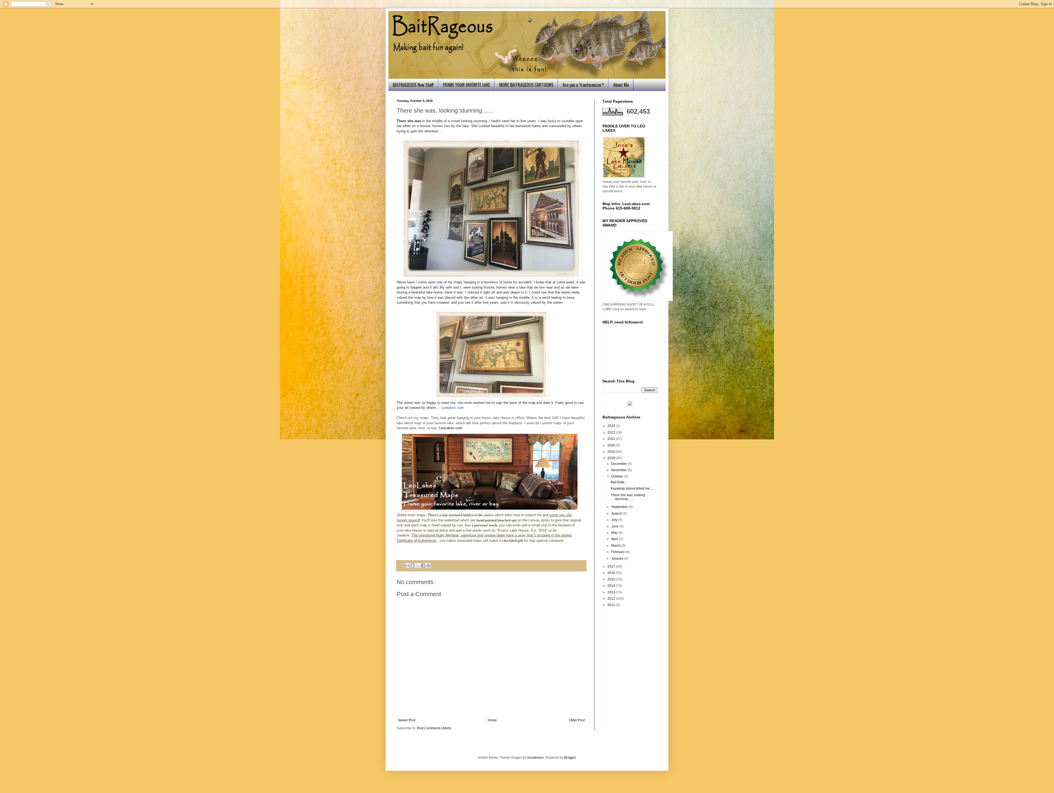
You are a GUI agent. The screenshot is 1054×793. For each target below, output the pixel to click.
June (615, 526)
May (614, 533)
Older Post (577, 720)
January (617, 558)
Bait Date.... (619, 482)
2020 (611, 445)
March (616, 546)
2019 (611, 452)
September (620, 507)
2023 (611, 426)
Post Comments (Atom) (434, 728)
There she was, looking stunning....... (628, 497)
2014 (611, 586)
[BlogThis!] (412, 565)
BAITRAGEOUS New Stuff (413, 85)
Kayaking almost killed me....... (633, 488)
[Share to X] (418, 565)
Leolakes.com (453, 408)
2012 (611, 599)
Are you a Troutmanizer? (583, 85)
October (617, 476)
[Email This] (407, 565)
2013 (611, 592)
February (618, 552)
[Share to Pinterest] (428, 565)
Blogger (570, 758)
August (617, 513)
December (619, 464)
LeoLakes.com (450, 428)
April (615, 539)
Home (492, 720)
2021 (611, 439)
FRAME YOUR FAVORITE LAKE (466, 85)
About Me (621, 85)
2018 (611, 458)
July (614, 520)
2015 (611, 579)
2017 (611, 566)
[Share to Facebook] (423, 565)
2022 (611, 432)
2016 (611, 573)
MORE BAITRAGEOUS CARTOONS (526, 85)
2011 (611, 605)
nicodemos (535, 758)
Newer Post (406, 720)
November (619, 470)
